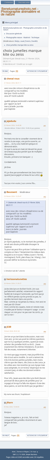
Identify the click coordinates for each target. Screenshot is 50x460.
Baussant (12, 192)
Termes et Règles (23, 452)
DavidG (34, 41)
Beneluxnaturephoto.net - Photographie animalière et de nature (20, 11)
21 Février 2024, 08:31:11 (12, 83)
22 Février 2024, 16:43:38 (12, 125)
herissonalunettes (17, 279)
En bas (5, 71)
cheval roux (13, 78)
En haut (5, 435)
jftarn (10, 402)
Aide (13, 452)
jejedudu (11, 121)
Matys (17, 41)
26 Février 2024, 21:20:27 (12, 283)
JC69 (9, 326)
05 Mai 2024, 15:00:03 (11, 407)
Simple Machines (31, 454)
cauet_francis (25, 41)
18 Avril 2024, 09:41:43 (12, 331)
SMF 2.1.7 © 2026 (19, 454)
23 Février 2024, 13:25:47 (12, 196)
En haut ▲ (34, 452)
